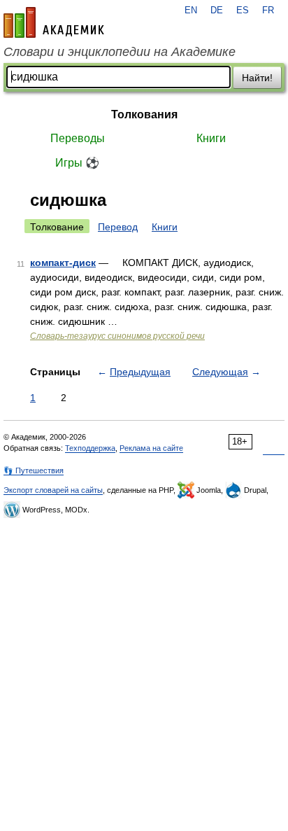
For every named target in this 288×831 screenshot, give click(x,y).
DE (216, 10)
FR (268, 10)
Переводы (77, 138)
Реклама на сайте (151, 448)
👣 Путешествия (33, 470)
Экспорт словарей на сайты (53, 490)
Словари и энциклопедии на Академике (119, 52)
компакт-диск (63, 262)
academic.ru (53, 22)
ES (242, 10)
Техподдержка (90, 448)
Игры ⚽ (77, 163)
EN (191, 10)
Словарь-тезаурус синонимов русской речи (117, 336)
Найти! (257, 77)
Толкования (144, 114)
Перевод (118, 226)
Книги (211, 138)
